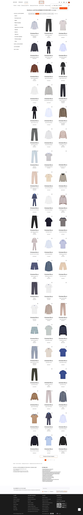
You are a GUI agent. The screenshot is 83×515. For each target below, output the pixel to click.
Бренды (19, 5)
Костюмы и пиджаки (18, 36)
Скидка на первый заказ (31, 506)
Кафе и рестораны (45, 506)
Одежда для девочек (25, 5)
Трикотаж (16, 34)
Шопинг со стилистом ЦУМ (46, 499)
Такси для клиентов (45, 509)
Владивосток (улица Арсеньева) (47, 480)
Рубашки (16, 29)
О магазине (15, 497)
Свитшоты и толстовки (19, 27)
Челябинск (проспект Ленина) (47, 475)
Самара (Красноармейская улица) (47, 476)
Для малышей (41, 5)
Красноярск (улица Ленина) (46, 478)
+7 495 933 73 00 (59, 497)
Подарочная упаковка (45, 504)
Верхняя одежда (18, 22)
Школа (16, 15)
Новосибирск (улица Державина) (47, 474)
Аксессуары (16, 49)
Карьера (14, 506)
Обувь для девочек (48, 5)
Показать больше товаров (48, 456)
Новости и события (16, 499)
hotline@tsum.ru (59, 499)
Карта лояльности (45, 511)
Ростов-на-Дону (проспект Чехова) (48, 477)
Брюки (16, 20)
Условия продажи (31, 504)
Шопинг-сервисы (45, 497)
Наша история (15, 504)
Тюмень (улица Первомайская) (47, 481)
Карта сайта (15, 509)
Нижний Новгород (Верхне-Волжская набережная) (50, 479)
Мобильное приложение (32, 499)
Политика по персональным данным (33, 509)
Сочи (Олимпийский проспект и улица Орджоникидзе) (51, 473)
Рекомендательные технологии (33, 511)
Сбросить (56, 13)
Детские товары (18, 463)
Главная (14, 463)
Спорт (16, 41)
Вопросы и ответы (31, 497)
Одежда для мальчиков (34, 5)
